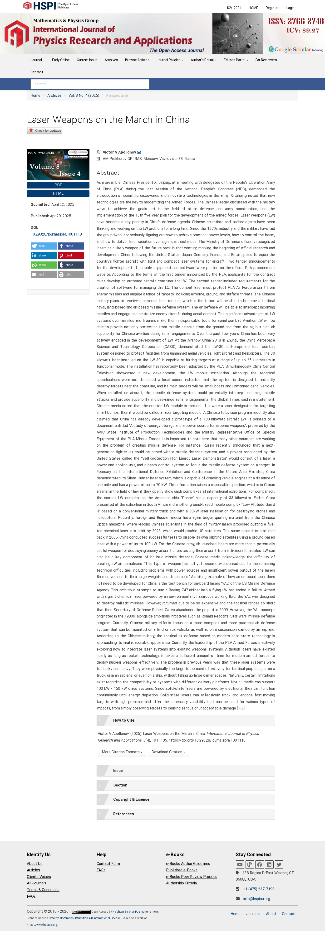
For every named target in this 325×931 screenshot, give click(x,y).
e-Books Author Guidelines (188, 863)
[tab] (186, 720)
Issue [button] (118, 770)
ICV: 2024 (234, 8)
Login (290, 8)
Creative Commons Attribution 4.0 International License (84, 918)
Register (272, 8)
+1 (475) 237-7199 (259, 889)
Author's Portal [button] (202, 60)
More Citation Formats (121, 752)
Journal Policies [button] (169, 60)
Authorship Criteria (181, 883)
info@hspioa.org (256, 899)
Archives (111, 60)
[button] (44, 246)
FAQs (31, 896)
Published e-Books (181, 870)
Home (35, 95)
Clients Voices (39, 876)
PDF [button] (58, 185)
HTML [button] (58, 193)
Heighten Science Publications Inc (134, 911)
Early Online (61, 60)
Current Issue (87, 60)
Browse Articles (137, 60)
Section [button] (120, 785)
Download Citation (167, 752)
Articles (33, 870)
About (271, 914)
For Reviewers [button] (267, 60)
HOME (253, 8)
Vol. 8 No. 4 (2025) (84, 95)
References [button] (123, 814)
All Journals (36, 883)
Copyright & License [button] (131, 799)
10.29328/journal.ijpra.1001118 (56, 234)
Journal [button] (36, 60)
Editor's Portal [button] (235, 60)
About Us (34, 863)
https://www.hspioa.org (42, 924)
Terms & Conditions (43, 890)
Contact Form (108, 863)
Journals (253, 914)
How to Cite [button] (123, 720)
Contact (36, 72)
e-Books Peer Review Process (191, 876)
